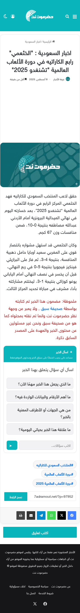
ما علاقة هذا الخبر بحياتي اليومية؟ (45, 428)
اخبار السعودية (33, 41)
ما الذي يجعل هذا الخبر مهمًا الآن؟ (44, 383)
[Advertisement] (40, 109)
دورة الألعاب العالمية (58, 474)
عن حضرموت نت (60, 585)
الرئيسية (47, 41)
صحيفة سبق (52, 307)
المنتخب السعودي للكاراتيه (53, 465)
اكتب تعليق (40, 532)
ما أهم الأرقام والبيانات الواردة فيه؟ (43, 396)
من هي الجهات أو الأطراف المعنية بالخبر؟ (44, 412)
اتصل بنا (31, 592)
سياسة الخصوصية (38, 585)
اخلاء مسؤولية (17, 585)
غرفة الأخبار (58, 79)
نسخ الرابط (16, 496)
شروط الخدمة (46, 592)
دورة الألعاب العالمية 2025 (53, 483)
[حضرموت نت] (40, 15)
